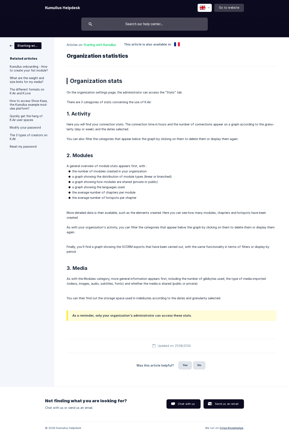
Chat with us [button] (186, 403)
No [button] (199, 365)
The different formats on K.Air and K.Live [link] (27, 91)
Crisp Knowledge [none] (231, 428)
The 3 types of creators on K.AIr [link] (28, 137)
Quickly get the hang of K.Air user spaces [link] (26, 118)
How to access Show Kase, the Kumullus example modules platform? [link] (29, 104)
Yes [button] (185, 365)
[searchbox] (144, 24)
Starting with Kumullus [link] (100, 45)
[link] (25, 45)
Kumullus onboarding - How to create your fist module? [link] (29, 68)
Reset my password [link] (23, 146)
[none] (62, 8)
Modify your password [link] (25, 127)
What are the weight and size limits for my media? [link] (27, 80)
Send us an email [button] (226, 403)
